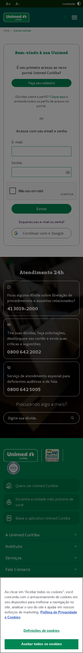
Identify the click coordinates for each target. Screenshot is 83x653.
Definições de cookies (41, 631)
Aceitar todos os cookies (41, 644)
